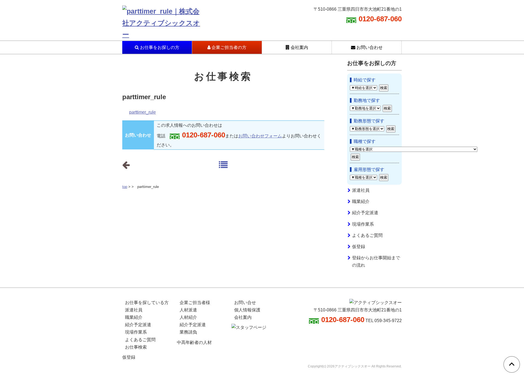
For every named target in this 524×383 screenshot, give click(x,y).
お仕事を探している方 (147, 302)
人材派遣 (188, 310)
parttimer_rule (142, 112)
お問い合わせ (369, 47)
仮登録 (358, 246)
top (124, 187)
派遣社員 (361, 190)
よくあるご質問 (367, 235)
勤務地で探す (367, 100)
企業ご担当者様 (195, 302)
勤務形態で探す (369, 121)
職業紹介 (361, 201)
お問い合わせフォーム (260, 136)
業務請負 (188, 332)
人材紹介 (188, 317)
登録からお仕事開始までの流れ (376, 261)
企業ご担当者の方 (228, 47)
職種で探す (365, 141)
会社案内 (299, 47)
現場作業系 (363, 224)
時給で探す (365, 80)
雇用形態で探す (369, 169)
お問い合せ (245, 302)
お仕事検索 (136, 347)
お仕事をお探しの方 (159, 47)
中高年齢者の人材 (194, 342)
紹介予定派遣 (365, 212)
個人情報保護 (247, 310)
